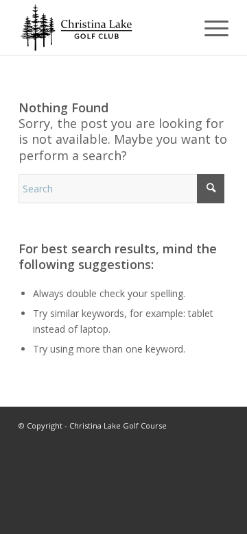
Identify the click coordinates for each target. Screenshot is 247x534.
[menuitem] (209, 27)
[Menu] (209, 27)
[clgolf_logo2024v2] (103, 27)
